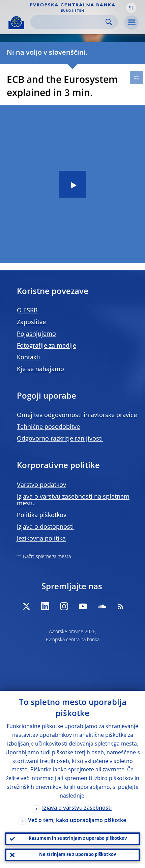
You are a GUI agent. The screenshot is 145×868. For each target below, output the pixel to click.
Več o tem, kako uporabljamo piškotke (77, 820)
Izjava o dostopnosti (45, 527)
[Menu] (131, 22)
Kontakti (28, 358)
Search (108, 22)
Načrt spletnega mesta (47, 556)
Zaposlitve (31, 322)
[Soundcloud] (102, 606)
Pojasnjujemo (36, 334)
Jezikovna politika (41, 539)
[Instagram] (64, 606)
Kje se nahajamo (40, 369)
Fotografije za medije (46, 346)
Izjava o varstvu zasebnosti (77, 808)
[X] (26, 606)
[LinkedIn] (45, 606)
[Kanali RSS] (121, 606)
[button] (131, 8)
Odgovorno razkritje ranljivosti (60, 439)
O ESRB (27, 311)
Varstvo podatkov (41, 485)
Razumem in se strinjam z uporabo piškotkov (78, 838)
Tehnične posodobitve (48, 427)
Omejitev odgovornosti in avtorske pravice (77, 415)
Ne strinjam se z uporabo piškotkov (77, 855)
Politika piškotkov (41, 515)
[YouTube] (83, 606)
